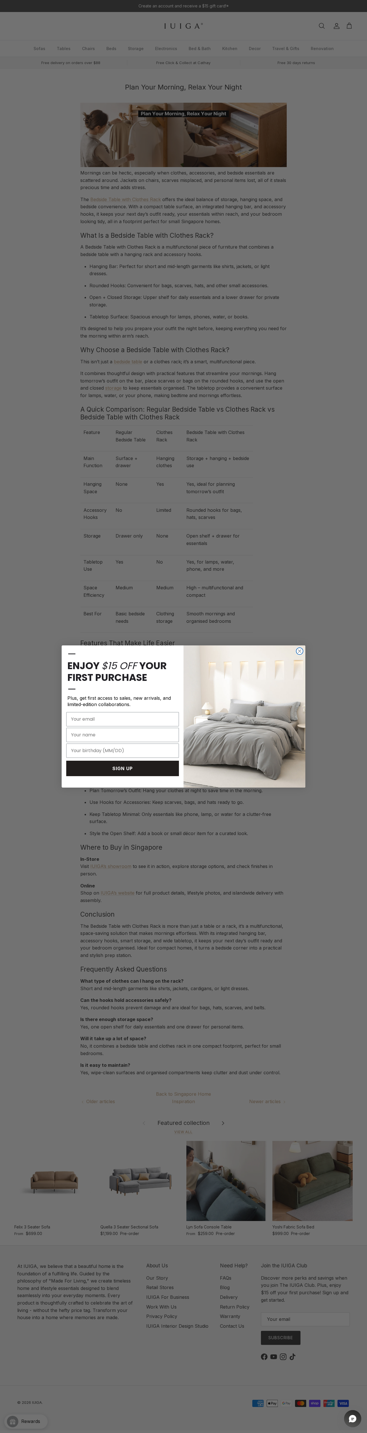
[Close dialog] (299, 651)
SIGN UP (122, 768)
